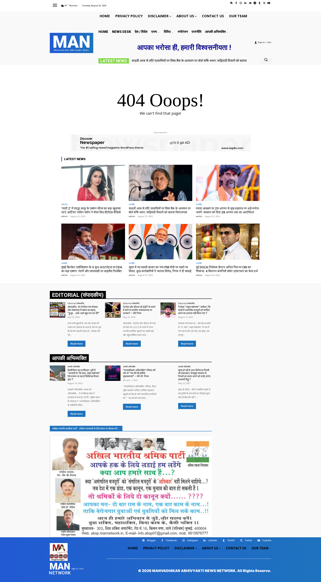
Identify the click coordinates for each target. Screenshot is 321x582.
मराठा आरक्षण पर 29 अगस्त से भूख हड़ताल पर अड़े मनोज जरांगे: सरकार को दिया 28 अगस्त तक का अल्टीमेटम (227, 210)
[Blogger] (231, 3)
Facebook (171, 540)
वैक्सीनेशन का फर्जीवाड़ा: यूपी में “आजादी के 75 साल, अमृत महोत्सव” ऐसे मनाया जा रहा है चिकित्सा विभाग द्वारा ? (84, 375)
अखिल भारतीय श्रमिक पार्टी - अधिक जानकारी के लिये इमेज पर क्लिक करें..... (86, 428)
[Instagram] (241, 3)
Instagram (192, 540)
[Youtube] (269, 3)
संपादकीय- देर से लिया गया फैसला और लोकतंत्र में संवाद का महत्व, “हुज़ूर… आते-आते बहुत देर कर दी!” (83, 310)
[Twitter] (264, 3)
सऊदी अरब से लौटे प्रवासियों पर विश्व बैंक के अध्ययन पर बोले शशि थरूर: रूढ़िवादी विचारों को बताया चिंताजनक (160, 210)
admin (64, 216)
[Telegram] (254, 3)
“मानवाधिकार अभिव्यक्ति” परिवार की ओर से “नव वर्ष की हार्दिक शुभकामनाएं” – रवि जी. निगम (139, 373)
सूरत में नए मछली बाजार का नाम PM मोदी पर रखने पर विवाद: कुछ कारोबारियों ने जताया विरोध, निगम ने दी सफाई (160, 269)
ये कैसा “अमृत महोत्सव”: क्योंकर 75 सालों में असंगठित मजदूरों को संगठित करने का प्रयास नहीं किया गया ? (194, 310)
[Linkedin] (245, 3)
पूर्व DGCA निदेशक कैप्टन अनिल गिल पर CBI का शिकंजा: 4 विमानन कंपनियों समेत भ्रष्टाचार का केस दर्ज (227, 269)
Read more (76, 343)
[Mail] (250, 3)
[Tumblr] (259, 3)
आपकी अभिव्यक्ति (74, 366)
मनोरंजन (64, 204)
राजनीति (131, 204)
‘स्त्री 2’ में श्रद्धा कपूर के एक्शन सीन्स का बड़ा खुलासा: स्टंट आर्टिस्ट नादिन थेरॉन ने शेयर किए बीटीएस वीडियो (91, 210)
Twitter (248, 540)
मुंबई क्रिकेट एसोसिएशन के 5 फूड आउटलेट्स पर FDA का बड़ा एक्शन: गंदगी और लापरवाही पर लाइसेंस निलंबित (91, 269)
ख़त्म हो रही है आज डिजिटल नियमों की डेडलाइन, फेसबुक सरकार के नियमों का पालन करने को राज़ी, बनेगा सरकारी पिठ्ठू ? (194, 375)
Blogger (151, 540)
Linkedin (212, 540)
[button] (265, 59)
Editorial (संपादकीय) (76, 303)
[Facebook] (236, 3)
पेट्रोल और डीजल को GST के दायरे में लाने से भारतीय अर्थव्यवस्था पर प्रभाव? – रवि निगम (139, 310)
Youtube (266, 540)
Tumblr (231, 540)
